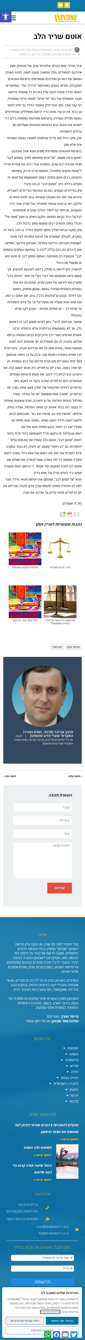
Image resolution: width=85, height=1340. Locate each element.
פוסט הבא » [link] (9, 776)
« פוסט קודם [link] (75, 776)
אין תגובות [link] (24, 54)
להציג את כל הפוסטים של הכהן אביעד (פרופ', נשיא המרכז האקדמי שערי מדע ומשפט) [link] (43, 739)
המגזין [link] (74, 1089)
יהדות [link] (74, 1095)
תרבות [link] (74, 1101)
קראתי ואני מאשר (62, 1321)
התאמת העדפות (42, 1330)
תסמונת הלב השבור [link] (37, 1147)
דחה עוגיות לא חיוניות (25, 1321)
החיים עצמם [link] (69, 1077)
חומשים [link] (73, 1048)
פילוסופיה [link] (71, 1060)
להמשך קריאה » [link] (69, 1139)
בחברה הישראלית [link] (65, 1083)
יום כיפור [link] (57, 647)
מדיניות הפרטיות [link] (50, 1312)
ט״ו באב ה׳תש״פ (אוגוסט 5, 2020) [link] (61, 54)
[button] (12, 18)
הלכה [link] (74, 1072)
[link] (5, 16)
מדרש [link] (74, 1066)
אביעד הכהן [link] (73, 647)
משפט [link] (74, 1054)
